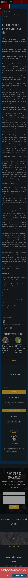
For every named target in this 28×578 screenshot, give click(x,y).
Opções (6, 575)
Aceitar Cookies (19, 575)
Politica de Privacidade (8, 572)
